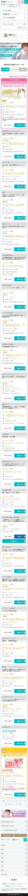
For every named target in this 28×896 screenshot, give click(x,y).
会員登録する (7, 835)
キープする (9, 125)
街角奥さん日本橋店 (8, 344)
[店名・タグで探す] (24, 24)
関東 (2, 853)
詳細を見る (20, 125)
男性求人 (20, 536)
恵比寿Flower (6, 727)
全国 (11, 1)
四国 (2, 870)
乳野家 (4, 667)
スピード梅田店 (6, 577)
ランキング (14, 69)
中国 (2, 866)
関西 (9, 1)
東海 (2, 857)
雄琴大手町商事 (6, 285)
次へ (20, 804)
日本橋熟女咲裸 (6, 490)
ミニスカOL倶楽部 (7, 312)
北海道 (3, 845)
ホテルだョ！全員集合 (8, 608)
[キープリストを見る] (19, 2)
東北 (2, 849)
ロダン (4, 82)
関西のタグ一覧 (22, 27)
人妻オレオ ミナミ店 (8, 638)
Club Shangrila (6, 547)
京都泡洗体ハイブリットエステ (11, 131)
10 (8, 804)
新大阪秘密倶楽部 (7, 255)
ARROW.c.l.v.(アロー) (8, 461)
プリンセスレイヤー (8, 697)
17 (17, 804)
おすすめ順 (5, 69)
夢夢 (3, 192)
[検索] (25, 839)
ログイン (20, 835)
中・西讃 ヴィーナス (12, 752)
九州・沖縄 (4, 874)
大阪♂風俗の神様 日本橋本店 (10, 517)
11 (12, 804)
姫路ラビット (6, 224)
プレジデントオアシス (8, 374)
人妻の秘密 (5, 434)
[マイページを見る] (22, 2)
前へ (4, 801)
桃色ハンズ (5, 404)
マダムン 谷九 (6, 162)
